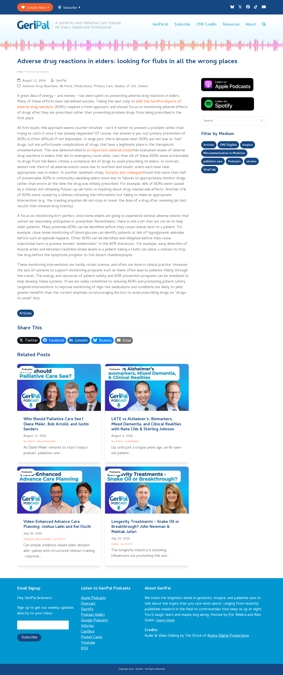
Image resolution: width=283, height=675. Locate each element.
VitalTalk (209, 170)
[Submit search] (262, 121)
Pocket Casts (91, 637)
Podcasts (27, 370)
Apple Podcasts (93, 598)
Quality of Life (125, 86)
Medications (83, 86)
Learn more (165, 621)
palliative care (213, 161)
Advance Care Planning (37, 539)
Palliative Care (46, 442)
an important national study (109, 151)
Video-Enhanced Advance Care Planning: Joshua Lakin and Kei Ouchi (57, 524)
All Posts (66, 86)
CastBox (87, 632)
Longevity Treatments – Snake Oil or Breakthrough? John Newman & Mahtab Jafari (145, 527)
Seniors (143, 86)
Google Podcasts (94, 621)
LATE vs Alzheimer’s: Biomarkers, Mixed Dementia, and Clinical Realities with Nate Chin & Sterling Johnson (146, 424)
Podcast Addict (93, 615)
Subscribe (70, 8)
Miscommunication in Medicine (224, 153)
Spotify (87, 609)
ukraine (251, 161)
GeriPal (61, 81)
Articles (25, 314)
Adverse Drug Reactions (40, 86)
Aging (115, 544)
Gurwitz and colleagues (124, 173)
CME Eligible (228, 145)
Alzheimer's (132, 442)
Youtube (88, 643)
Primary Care (103, 86)
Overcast (88, 604)
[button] (264, 25)
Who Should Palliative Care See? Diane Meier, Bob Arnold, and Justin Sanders (56, 424)
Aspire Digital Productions (228, 636)
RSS (84, 649)
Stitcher (87, 626)
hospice (247, 145)
